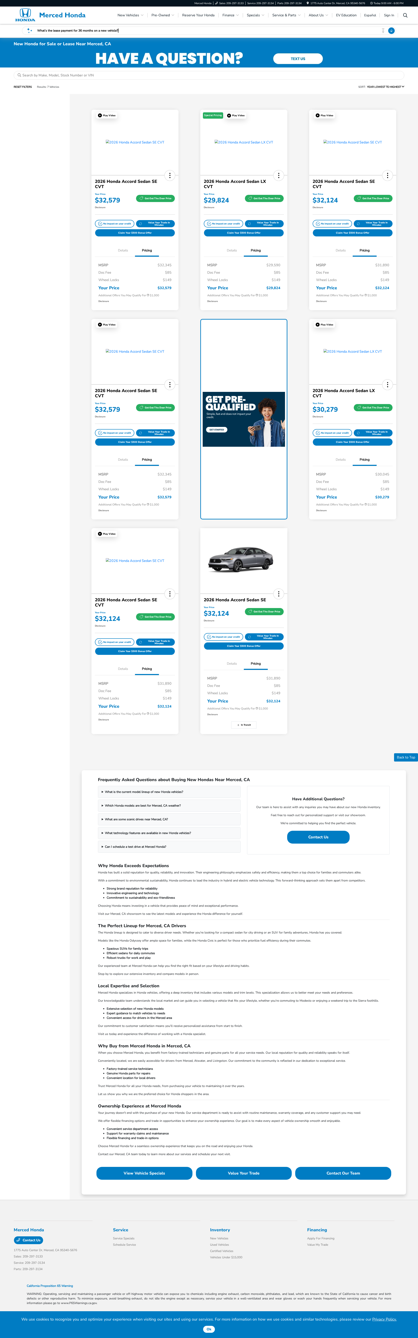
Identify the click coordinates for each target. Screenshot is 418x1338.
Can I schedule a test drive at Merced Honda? (135, 847)
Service (120, 1230)
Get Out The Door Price (158, 198)
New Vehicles (219, 1238)
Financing (317, 1230)
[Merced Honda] (51, 15)
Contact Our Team (343, 1173)
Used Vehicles (219, 1245)
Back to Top (406, 757)
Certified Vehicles (221, 1251)
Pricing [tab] (147, 250)
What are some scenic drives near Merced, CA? (136, 819)
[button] (106, 115)
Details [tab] (123, 250)
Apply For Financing (320, 1238)
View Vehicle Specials (144, 1173)
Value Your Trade (244, 1173)
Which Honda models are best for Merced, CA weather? (143, 806)
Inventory (220, 1230)
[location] (308, 3)
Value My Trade (317, 1245)
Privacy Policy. (384, 1319)
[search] (405, 16)
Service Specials (124, 1238)
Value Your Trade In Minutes (159, 224)
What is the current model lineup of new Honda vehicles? (144, 792)
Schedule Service (124, 1245)
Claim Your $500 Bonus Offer (135, 232)
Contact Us (318, 837)
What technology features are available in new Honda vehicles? (148, 833)
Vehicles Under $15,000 (226, 1257)
